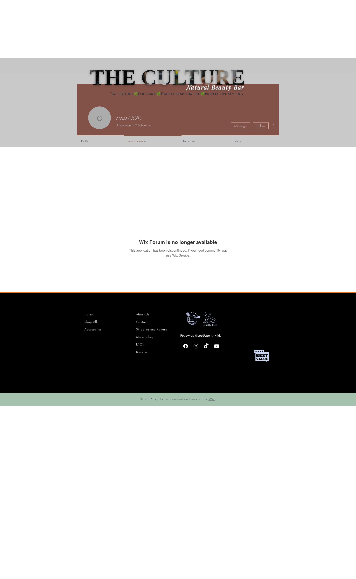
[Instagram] (196, 346)
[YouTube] (216, 346)
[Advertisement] (123, 29)
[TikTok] (206, 346)
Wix (211, 399)
